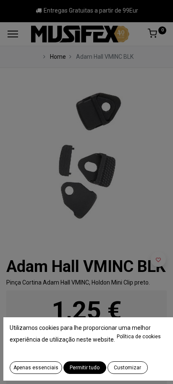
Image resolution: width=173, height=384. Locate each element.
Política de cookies (139, 337)
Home (58, 56)
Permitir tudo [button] (85, 368)
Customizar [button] (127, 368)
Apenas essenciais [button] (35, 368)
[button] (158, 259)
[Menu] (13, 34)
